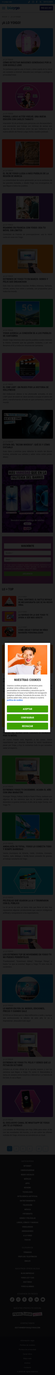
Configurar (27, 717)
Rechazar (27, 726)
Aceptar (27, 708)
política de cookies (15, 700)
